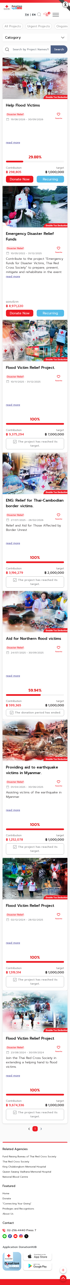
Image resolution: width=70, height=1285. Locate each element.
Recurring (50, 179)
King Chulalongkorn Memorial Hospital (24, 1166)
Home (6, 1193)
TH (27, 15)
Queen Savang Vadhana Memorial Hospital (27, 1172)
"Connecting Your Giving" (17, 1203)
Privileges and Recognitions (18, 1208)
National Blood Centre (15, 1177)
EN (34, 15)
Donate (7, 1198)
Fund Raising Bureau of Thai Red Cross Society (29, 1156)
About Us (8, 1214)
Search (59, 49)
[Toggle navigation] (59, 15)
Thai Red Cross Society (16, 1161)
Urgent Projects (38, 26)
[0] (46, 14)
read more (13, 143)
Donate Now (20, 179)
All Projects (12, 26)
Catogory (13, 37)
